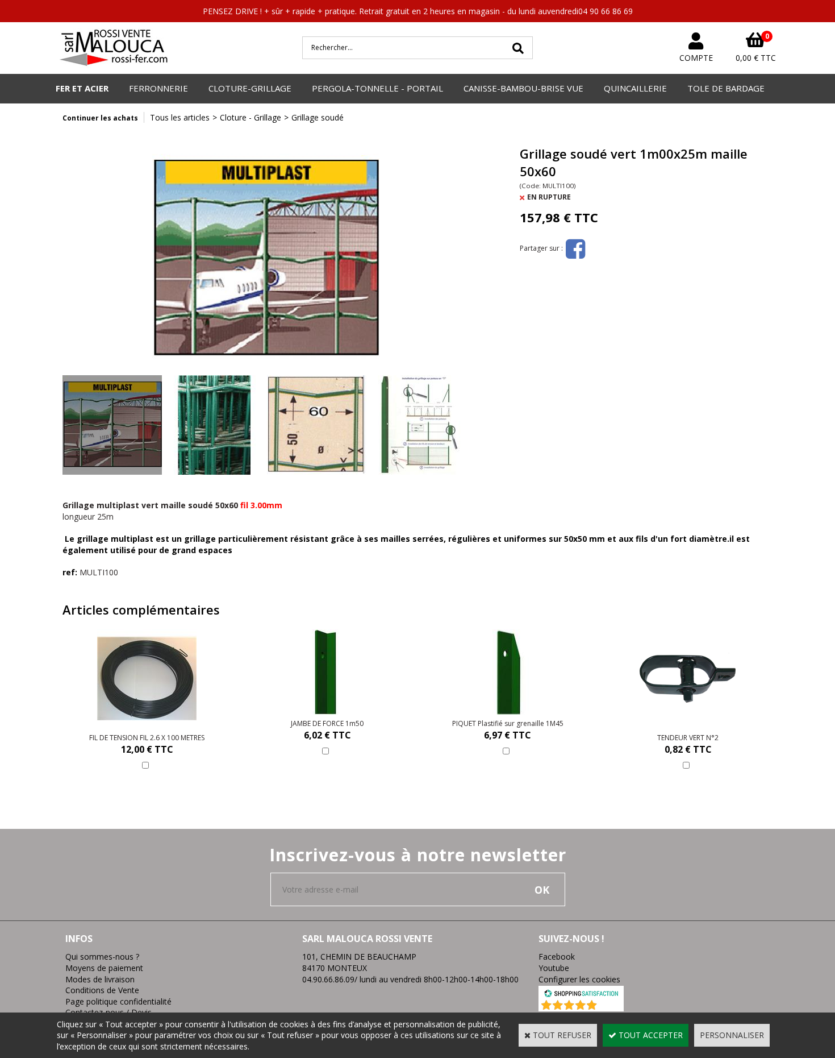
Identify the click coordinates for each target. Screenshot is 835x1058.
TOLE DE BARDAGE (726, 88)
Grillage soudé (317, 117)
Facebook (556, 956)
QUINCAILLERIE (635, 88)
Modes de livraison (100, 979)
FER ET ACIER (82, 88)
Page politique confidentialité (118, 1001)
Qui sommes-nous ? (102, 956)
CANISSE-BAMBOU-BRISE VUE (523, 88)
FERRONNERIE (158, 88)
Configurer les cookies (579, 979)
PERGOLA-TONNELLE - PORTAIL (377, 88)
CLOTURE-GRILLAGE (249, 88)
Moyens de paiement (104, 967)
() (611, 1005)
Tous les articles (180, 117)
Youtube (553, 967)
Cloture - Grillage (250, 117)
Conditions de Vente (102, 990)
